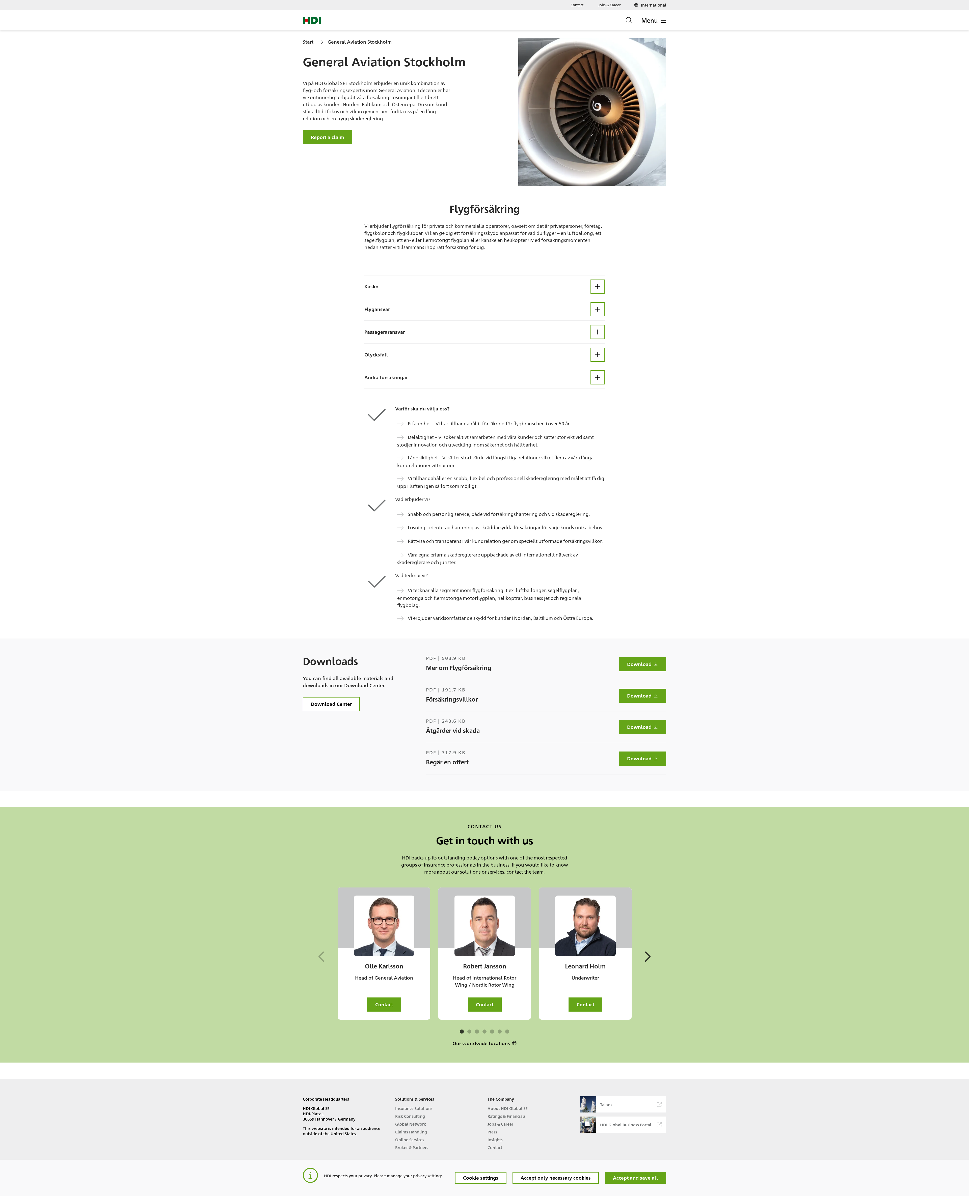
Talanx (606, 1104)
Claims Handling (411, 1131)
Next (647, 957)
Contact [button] (384, 1004)
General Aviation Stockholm (360, 41)
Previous (322, 957)
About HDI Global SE (508, 1108)
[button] (484, 286)
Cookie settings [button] (480, 1177)
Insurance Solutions (414, 1108)
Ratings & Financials (507, 1116)
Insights (495, 1139)
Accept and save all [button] (635, 1177)
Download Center (331, 704)
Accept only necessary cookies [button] (556, 1177)
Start (308, 41)
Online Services (409, 1139)
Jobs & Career (609, 5)
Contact (577, 5)
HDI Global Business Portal (625, 1124)
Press (492, 1131)
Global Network (410, 1124)
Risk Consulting (410, 1116)
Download (639, 664)
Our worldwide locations (481, 1043)
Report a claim (327, 137)
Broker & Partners (411, 1147)
